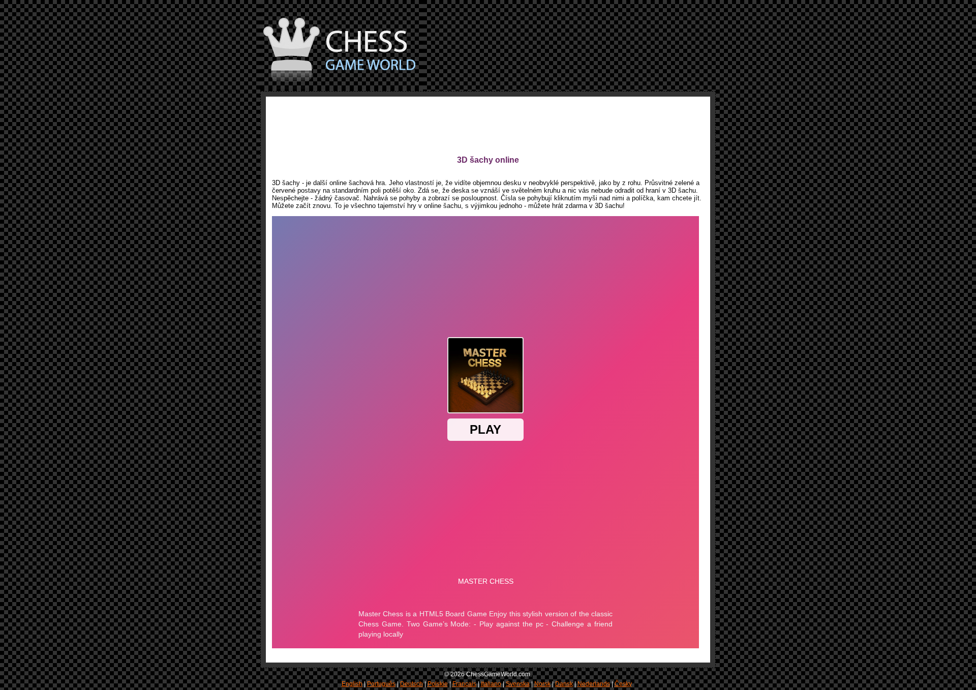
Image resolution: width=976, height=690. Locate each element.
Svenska (518, 683)
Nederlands (593, 683)
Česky (623, 683)
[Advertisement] (457, 125)
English (352, 683)
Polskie (438, 683)
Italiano (491, 683)
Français (464, 683)
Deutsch (411, 683)
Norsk (542, 683)
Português (381, 683)
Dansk (564, 683)
